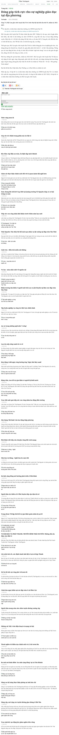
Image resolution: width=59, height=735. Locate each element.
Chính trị (22, 4)
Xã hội (48, 4)
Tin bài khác (7, 106)
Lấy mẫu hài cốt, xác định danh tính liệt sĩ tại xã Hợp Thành (22, 554)
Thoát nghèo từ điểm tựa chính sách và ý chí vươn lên (20, 644)
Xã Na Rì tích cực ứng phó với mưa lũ (14, 572)
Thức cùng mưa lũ (7, 118)
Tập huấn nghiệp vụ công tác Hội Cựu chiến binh (18, 308)
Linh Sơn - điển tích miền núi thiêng (13, 250)
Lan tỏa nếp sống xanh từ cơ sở (12, 344)
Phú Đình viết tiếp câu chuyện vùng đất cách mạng (18, 440)
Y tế (53, 4)
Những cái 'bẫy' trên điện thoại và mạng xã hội (17, 626)
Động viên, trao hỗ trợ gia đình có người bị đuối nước (19, 380)
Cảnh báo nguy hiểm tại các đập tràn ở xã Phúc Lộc (19, 590)
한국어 (55, 1)
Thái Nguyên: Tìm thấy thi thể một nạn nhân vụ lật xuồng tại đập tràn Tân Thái (28, 232)
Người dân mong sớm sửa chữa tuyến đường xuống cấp (20, 608)
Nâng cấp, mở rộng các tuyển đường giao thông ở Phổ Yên (21, 702)
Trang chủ (4, 8)
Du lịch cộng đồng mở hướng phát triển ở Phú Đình (19, 476)
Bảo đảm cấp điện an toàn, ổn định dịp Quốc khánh (19, 154)
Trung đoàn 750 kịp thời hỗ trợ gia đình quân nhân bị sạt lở (22, 514)
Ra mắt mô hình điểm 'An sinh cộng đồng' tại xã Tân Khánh (22, 662)
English (48, 1)
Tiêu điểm (3, 4)
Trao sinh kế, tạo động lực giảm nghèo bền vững (18, 722)
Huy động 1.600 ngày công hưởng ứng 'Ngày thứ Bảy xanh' (21, 362)
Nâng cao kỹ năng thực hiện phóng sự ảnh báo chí (18, 682)
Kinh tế (37, 4)
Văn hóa (43, 4)
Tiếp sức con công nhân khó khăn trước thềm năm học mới (21, 214)
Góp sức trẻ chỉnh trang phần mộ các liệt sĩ (16, 136)
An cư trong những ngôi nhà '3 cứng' (14, 326)
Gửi (2, 104)
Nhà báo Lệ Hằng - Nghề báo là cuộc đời (15, 458)
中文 (52, 1)
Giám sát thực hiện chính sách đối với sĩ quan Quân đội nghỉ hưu (24, 174)
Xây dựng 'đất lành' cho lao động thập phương (17, 420)
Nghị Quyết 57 (30, 4)
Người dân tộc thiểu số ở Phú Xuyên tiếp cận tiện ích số (20, 494)
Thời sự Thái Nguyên (13, 4)
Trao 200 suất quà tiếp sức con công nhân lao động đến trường (23, 400)
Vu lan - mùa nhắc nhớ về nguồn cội (13, 270)
